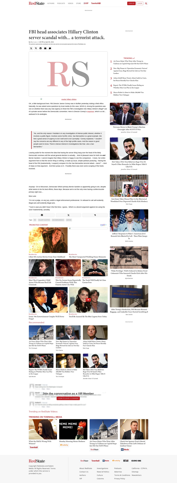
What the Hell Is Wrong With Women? (40, 442)
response (90, 111)
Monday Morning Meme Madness (72, 441)
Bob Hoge (86, 348)
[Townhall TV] (96, 3)
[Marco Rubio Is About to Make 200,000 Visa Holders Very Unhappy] (68, 361)
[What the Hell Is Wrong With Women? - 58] (43, 429)
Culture (100, 475)
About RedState (85, 468)
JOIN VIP (131, 3)
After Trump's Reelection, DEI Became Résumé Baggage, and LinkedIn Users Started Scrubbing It (129, 310)
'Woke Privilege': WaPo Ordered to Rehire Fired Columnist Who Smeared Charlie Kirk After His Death (129, 273)
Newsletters (136, 475)
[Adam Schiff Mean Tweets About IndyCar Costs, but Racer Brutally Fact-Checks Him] (95, 332)
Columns (100, 478)
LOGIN (140, 3)
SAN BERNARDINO (58, 220)
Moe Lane (34, 42)
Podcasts (61, 3)
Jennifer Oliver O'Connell (90, 378)
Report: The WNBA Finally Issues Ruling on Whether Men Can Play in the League (40, 371)
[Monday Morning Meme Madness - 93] (73, 429)
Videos (70, 3)
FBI (35, 220)
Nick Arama (59, 350)
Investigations (102, 468)
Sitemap (135, 472)
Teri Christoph (33, 348)
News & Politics (103, 472)
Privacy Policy (119, 478)
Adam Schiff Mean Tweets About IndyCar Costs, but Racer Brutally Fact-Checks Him (94, 343)
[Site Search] (146, 3)
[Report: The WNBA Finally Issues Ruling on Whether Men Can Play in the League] (41, 361)
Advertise (118, 472)
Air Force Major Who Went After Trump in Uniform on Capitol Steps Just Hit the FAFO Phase (41, 343)
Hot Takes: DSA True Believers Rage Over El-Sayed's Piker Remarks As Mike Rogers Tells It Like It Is (94, 372)
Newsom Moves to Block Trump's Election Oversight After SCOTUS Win (129, 128)
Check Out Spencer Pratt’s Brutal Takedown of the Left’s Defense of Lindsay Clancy (132, 443)
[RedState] (36, 3)
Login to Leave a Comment (68, 398)
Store (78, 3)
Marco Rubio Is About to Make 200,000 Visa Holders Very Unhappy (66, 371)
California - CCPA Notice (140, 468)
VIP (80, 478)
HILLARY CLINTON (44, 220)
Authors (50, 3)
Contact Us (83, 472)
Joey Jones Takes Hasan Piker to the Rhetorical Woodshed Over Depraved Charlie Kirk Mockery (129, 200)
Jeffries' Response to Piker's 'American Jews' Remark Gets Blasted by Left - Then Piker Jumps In (129, 236)
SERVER (68, 220)
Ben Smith (129, 314)
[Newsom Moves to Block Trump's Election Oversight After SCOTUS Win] (129, 114)
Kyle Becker (32, 376)
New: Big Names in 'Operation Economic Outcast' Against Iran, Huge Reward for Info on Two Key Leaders (67, 344)
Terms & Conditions (122, 475)
